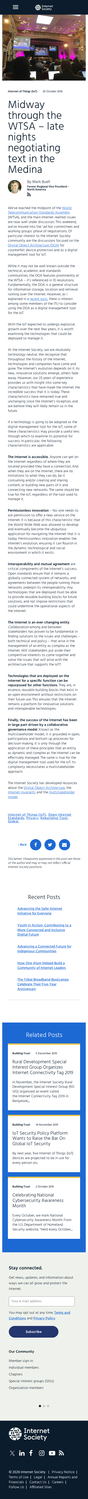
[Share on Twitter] (50, 844)
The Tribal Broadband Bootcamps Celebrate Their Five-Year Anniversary (43, 984)
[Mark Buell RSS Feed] (29, 194)
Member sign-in (21, 1361)
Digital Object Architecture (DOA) (33, 245)
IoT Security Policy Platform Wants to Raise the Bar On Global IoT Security (40, 1139)
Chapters (16, 1374)
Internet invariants (22, 792)
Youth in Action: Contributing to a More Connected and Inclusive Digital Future (44, 930)
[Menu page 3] (48, 1406)
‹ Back (22, 845)
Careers (57, 1482)
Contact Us (37, 1482)
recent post (38, 299)
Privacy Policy (44, 1318)
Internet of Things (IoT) (27, 814)
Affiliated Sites (41, 1487)
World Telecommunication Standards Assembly (40, 210)
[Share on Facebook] (35, 844)
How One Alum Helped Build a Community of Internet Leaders (41, 966)
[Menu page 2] (44, 1406)
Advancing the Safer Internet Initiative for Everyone (39, 911)
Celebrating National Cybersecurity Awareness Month (38, 1201)
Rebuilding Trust (54, 818)
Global (13, 821)
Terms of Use (18, 1477)
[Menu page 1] (40, 1406)
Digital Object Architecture (44, 788)
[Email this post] (64, 844)
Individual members (24, 1368)
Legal (38, 1477)
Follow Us (16, 1487)
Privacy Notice (63, 1472)
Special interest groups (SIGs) (31, 1381)
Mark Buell (41, 182)
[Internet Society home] (44, 8)
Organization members (26, 1388)
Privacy (32, 818)
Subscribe (34, 1332)
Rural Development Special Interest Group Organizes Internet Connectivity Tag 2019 (42, 1067)
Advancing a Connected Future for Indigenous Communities (44, 949)
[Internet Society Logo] (29, 1434)
